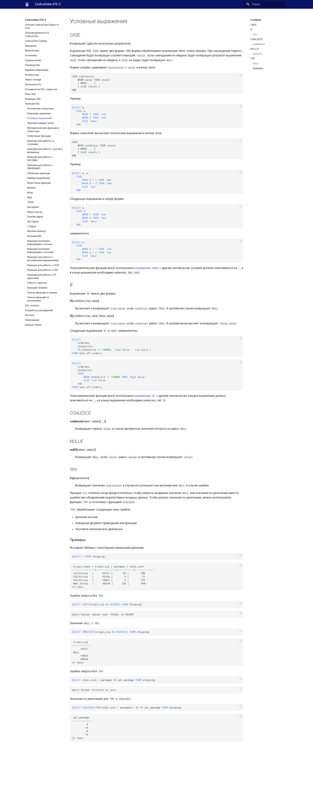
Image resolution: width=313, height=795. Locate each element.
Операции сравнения (39, 113)
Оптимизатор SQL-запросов (41, 89)
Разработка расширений (39, 310)
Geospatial (33, 207)
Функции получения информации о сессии (39, 242)
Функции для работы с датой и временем (44, 151)
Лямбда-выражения (38, 178)
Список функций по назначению (38, 299)
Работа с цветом (37, 282)
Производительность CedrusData (37, 34)
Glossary (29, 315)
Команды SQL (33, 98)
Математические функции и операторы (43, 129)
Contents (255, 19)
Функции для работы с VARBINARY (40, 167)
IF (251, 29)
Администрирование (36, 69)
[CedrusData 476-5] (27, 4)
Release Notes (33, 324)
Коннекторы (32, 74)
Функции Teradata (37, 287)
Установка (31, 55)
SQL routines (32, 305)
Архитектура (32, 50)
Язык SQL (30, 94)
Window (31, 187)
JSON (30, 202)
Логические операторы (40, 108)
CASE (253, 24)
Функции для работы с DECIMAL (40, 159)
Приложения (32, 320)
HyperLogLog (34, 211)
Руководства (32, 65)
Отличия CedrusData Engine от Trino (42, 26)
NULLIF (254, 48)
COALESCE (256, 39)
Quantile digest (35, 216)
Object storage (33, 79)
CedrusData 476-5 (35, 19)
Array (30, 192)
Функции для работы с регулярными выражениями (43, 259)
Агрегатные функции (39, 182)
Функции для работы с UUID (43, 265)
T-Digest (31, 226)
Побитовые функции (39, 135)
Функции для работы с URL (42, 269)
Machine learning (36, 231)
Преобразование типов (40, 123)
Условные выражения (39, 118)
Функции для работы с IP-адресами (42, 276)
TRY (252, 58)
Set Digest (33, 221)
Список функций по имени (42, 292)
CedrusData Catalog (36, 40)
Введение (31, 45)
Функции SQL (32, 103)
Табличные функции (38, 173)
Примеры (258, 68)
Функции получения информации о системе (40, 250)
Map (29, 197)
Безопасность (33, 84)
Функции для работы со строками (40, 142)
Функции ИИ (34, 236)
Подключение (33, 60)
